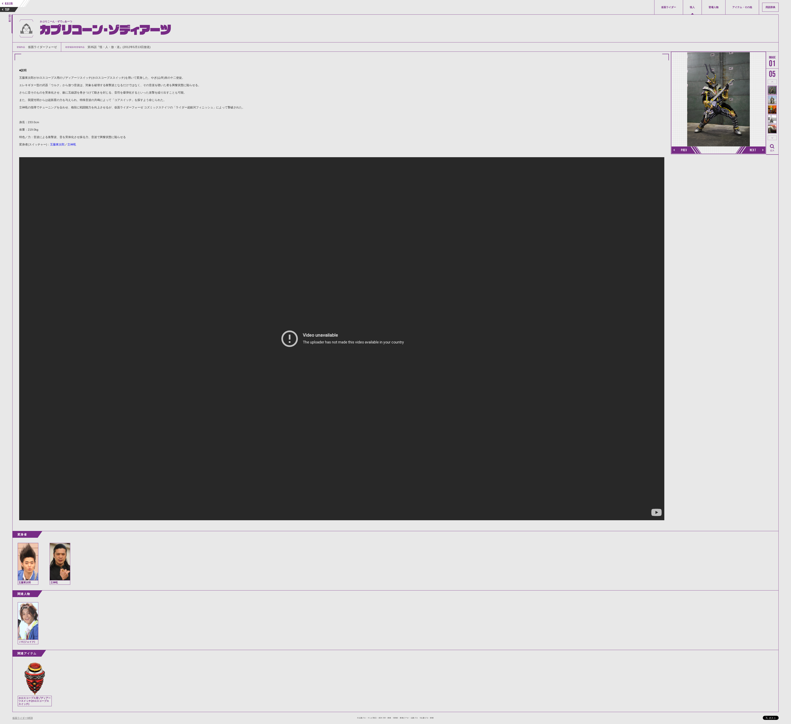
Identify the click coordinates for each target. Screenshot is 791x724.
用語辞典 (770, 7)
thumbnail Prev (772, 82)
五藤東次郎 (57, 144)
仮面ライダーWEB (22, 718)
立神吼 (71, 144)
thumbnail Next (772, 138)
